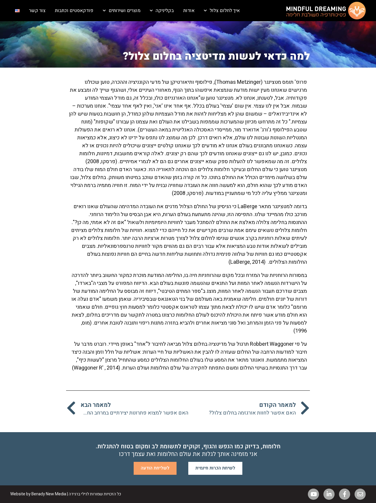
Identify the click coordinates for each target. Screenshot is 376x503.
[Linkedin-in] (329, 494)
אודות (188, 10)
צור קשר (37, 10)
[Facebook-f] (344, 494)
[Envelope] (360, 494)
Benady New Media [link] (48, 494)
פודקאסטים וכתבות (74, 10)
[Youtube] (313, 494)
